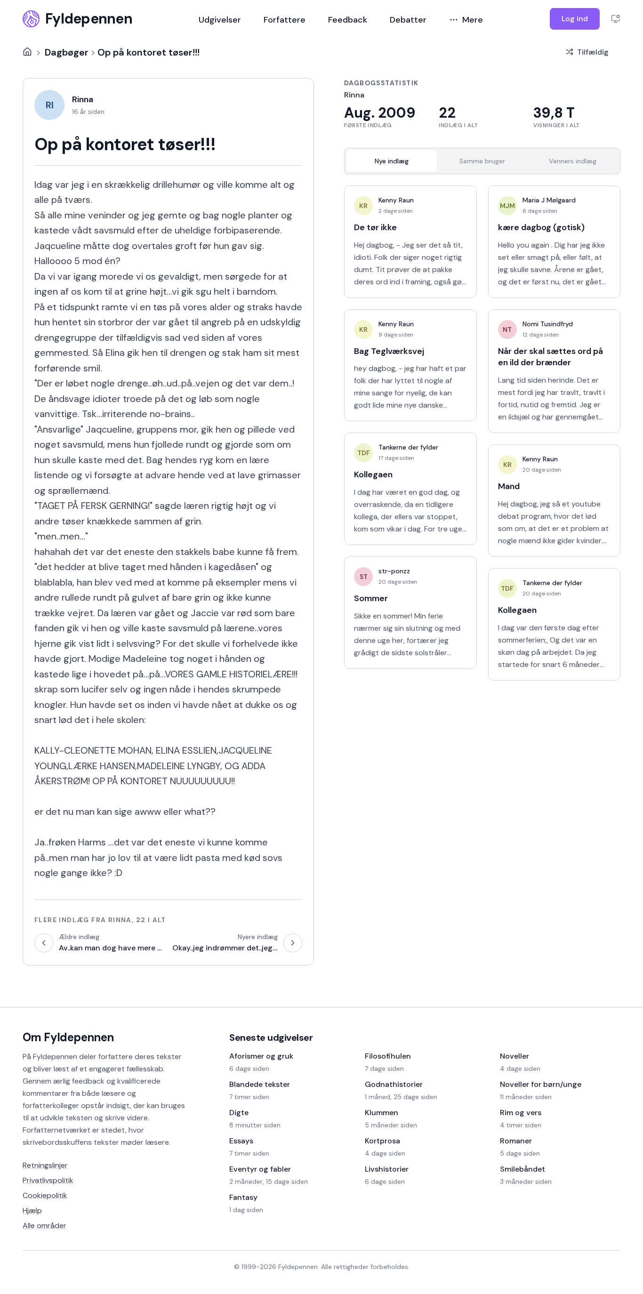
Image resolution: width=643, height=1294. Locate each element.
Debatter (408, 19)
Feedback (347, 19)
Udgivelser (220, 19)
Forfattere (284, 19)
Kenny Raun (396, 200)
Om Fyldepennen (68, 1037)
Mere (472, 19)
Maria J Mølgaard (549, 200)
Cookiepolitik (45, 1195)
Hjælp (32, 1210)
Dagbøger (66, 52)
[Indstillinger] (615, 19)
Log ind (575, 19)
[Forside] (27, 51)
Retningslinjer (45, 1165)
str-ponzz (394, 571)
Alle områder (44, 1225)
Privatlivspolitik (48, 1180)
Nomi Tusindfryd (547, 324)
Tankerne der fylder (408, 447)
